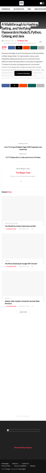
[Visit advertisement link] (23, 393)
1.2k (32, 266)
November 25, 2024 (23, 306)
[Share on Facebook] (11, 47)
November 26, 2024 (23, 266)
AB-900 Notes (19, 9)
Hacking (7, 298)
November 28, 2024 (23, 229)
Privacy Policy (6, 466)
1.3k (32, 229)
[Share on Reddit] (26, 47)
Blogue (8, 469)
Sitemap (32, 466)
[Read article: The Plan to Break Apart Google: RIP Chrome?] (23, 249)
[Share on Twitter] (19, 47)
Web (29, 9)
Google (7, 260)
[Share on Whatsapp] (33, 47)
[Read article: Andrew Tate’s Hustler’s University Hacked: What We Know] (23, 286)
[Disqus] (23, 344)
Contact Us (25, 463)
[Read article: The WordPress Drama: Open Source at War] (23, 211)
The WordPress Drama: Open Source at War (20, 226)
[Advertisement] (23, 114)
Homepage (6, 9)
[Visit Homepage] (21, 3)
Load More (23, 312)
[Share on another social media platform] (41, 47)
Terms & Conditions (20, 466)
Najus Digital (21, 469)
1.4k (32, 306)
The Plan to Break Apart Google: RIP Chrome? (21, 264)
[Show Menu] (2, 3)
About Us (15, 463)
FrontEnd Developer (11, 223)
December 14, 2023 (10, 43)
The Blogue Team (22, 40)
